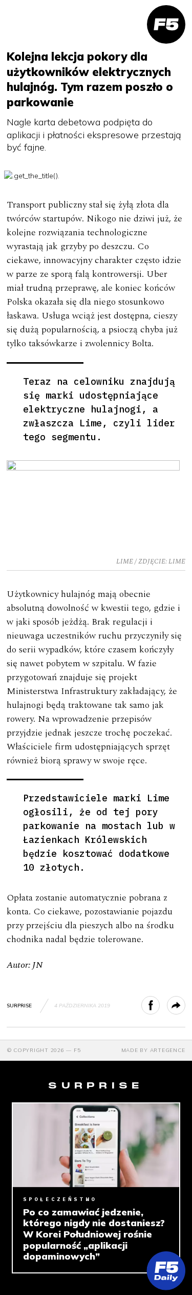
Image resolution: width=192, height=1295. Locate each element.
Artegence (167, 1050)
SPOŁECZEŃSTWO (59, 1199)
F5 (77, 1050)
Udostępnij (159, 1005)
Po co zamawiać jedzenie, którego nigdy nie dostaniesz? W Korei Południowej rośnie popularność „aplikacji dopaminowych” (94, 1234)
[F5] (166, 24)
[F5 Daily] (166, 1270)
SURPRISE (19, 1005)
